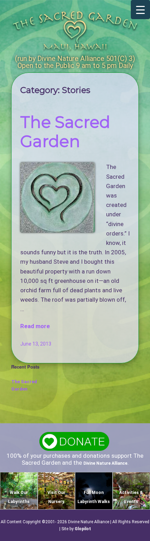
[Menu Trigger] (140, 9)
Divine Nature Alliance (105, 463)
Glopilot (83, 528)
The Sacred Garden (65, 131)
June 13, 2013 (35, 344)
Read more (35, 326)
